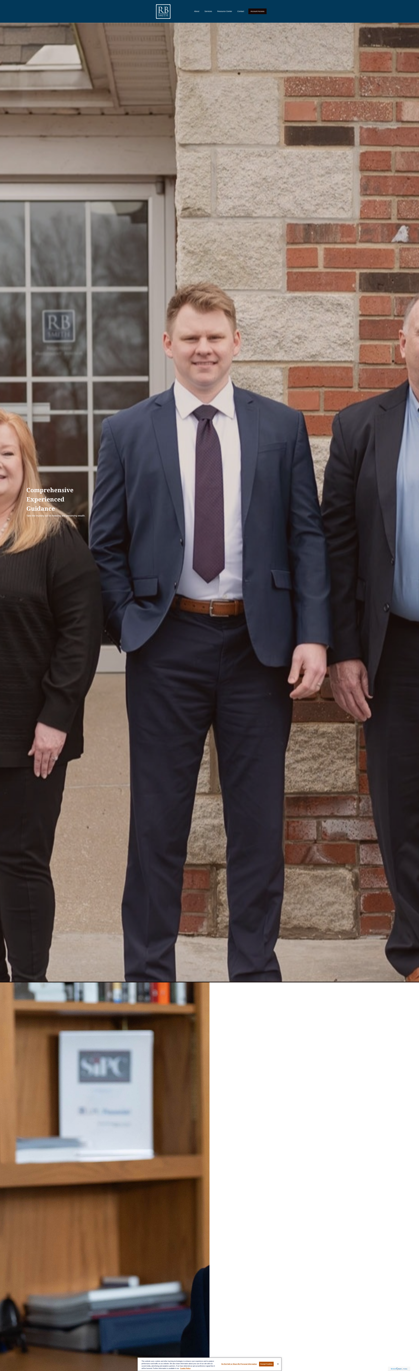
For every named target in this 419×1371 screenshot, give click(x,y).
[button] (196, 11)
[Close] (278, 1364)
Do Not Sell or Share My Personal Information (239, 1364)
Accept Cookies (266, 1364)
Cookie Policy (185, 1368)
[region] (209, 1364)
